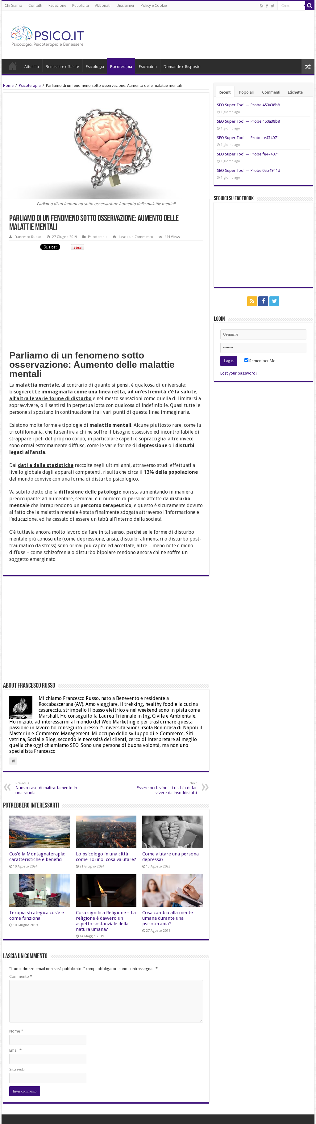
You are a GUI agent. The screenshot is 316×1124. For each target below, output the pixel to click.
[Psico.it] (60, 33)
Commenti (271, 92)
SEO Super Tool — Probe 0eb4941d (248, 170)
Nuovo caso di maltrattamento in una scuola (46, 788)
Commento (20, 976)
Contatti (35, 5)
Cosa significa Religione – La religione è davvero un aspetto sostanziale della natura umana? (106, 921)
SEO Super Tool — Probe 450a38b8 (248, 105)
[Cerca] (309, 5)
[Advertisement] (106, 300)
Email (15, 1050)
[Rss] (261, 6)
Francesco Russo (28, 237)
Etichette (295, 92)
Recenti (225, 92)
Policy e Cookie (154, 5)
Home (13, 65)
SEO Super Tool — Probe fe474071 (248, 137)
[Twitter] (272, 6)
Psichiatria (148, 66)
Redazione (57, 5)
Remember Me (261, 360)
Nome (16, 1031)
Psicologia (95, 66)
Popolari (246, 92)
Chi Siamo (13, 5)
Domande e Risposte (182, 66)
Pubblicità (80, 5)
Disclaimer (126, 5)
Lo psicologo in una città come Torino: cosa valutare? (106, 856)
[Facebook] (267, 6)
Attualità (31, 66)
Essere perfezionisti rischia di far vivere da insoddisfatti (166, 788)
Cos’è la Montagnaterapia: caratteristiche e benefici (37, 856)
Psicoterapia (121, 66)
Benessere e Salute (62, 66)
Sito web (17, 1069)
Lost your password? (238, 373)
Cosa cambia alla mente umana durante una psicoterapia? (167, 918)
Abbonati (102, 5)
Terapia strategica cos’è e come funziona (36, 915)
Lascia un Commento (136, 237)
